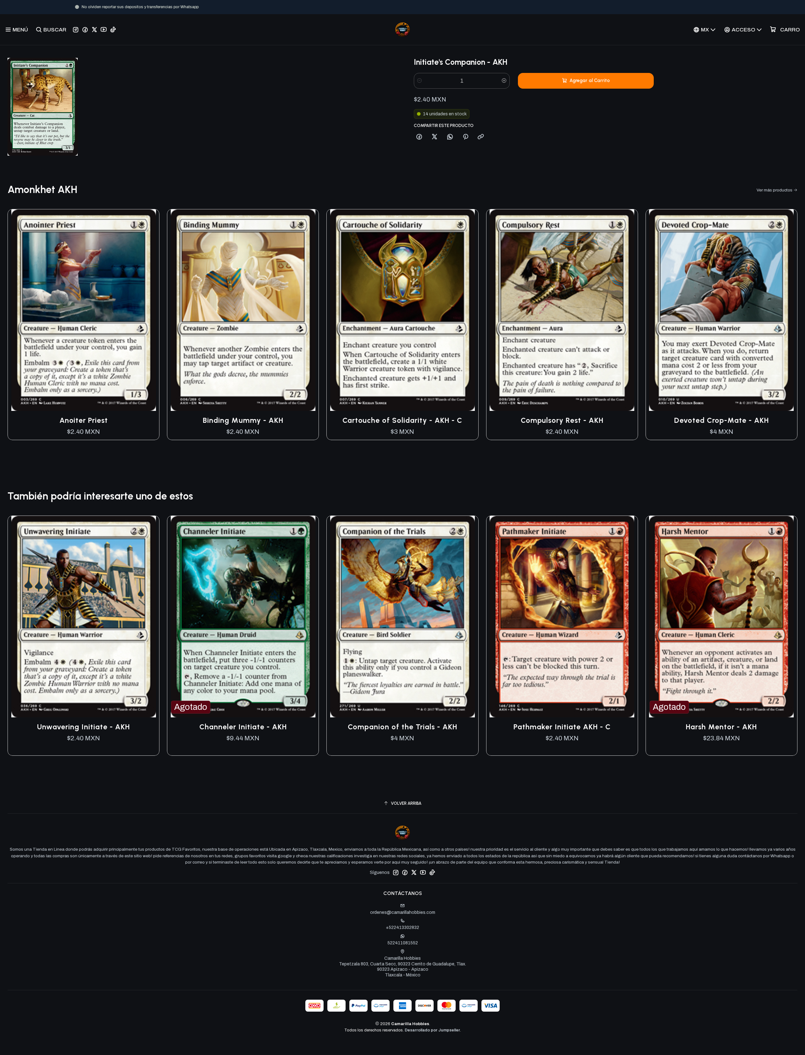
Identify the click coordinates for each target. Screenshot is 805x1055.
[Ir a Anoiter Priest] (83, 310)
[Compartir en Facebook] (419, 137)
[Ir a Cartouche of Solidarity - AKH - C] (402, 310)
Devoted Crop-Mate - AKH (721, 420)
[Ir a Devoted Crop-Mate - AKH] (721, 310)
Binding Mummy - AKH (243, 420)
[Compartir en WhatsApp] (450, 137)
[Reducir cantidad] (419, 80)
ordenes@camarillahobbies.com (402, 912)
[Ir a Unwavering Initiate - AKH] (83, 617)
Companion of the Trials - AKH (402, 726)
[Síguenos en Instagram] (75, 29)
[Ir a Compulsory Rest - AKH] (562, 310)
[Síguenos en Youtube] (103, 29)
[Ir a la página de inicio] (402, 29)
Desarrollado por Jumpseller (432, 1030)
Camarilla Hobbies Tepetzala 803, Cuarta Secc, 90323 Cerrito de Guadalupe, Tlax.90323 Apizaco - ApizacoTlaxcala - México (402, 966)
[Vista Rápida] (147, 310)
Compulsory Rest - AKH (562, 420)
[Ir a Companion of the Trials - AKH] (402, 617)
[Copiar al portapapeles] (480, 137)
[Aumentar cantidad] (504, 80)
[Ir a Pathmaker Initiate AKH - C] (562, 617)
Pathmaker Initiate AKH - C (562, 726)
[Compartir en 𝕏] (434, 137)
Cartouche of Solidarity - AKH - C (402, 420)
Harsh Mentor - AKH (721, 726)
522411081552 (402, 943)
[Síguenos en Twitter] (94, 29)
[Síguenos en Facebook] (85, 29)
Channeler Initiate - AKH (243, 726)
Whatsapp (423, 7)
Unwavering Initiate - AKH (83, 726)
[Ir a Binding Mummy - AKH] (243, 310)
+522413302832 (402, 927)
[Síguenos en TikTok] (113, 29)
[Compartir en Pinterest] (465, 137)
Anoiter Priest (83, 420)
